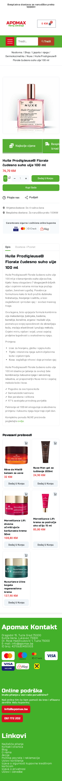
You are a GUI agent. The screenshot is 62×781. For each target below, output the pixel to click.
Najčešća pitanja (13, 744)
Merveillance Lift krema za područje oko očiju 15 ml (44, 522)
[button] (16, 709)
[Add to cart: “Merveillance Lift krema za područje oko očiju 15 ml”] (55, 494)
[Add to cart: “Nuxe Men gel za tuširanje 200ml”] (55, 443)
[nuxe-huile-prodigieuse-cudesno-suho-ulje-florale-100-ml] (31, 105)
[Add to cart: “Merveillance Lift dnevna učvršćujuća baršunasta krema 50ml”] (26, 494)
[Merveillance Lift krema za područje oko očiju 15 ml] (45, 503)
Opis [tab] (8, 247)
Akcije (6, 755)
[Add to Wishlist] (5, 178)
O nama (7, 752)
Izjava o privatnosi (14, 769)
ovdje (21, 421)
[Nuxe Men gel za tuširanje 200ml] (45, 452)
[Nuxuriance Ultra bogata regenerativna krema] (16, 565)
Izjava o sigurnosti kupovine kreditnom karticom (27, 765)
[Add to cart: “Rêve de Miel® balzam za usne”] (26, 443)
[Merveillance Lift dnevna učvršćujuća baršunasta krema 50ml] (16, 504)
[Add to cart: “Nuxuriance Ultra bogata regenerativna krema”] (26, 555)
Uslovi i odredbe (12, 771)
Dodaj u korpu (45, 178)
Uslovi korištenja (12, 760)
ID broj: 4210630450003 (17, 646)
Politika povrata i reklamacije (21, 757)
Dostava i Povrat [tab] (25, 247)
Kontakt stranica (12, 746)
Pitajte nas (13, 197)
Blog (4, 749)
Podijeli (33, 197)
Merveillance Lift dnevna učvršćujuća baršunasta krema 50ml (15, 527)
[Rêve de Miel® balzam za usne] (16, 453)
